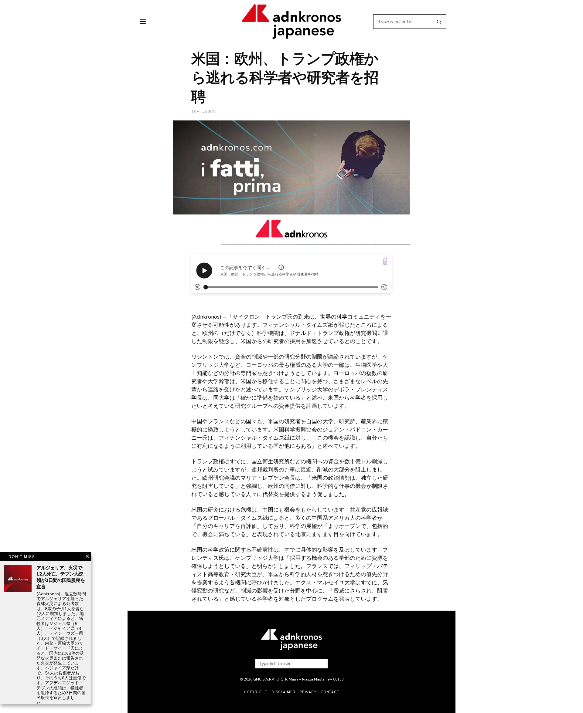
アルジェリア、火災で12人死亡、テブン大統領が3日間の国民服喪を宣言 (60, 577)
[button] (439, 21)
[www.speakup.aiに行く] (385, 261)
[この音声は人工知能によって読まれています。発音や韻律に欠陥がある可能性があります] (281, 267)
